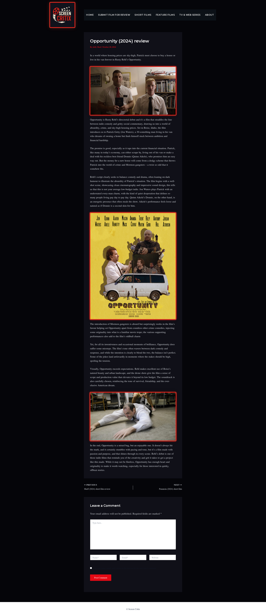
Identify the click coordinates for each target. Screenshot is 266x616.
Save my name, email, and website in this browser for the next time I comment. (125, 568)
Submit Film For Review (114, 15)
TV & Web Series (190, 15)
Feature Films (165, 15)
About (209, 15)
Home (90, 15)
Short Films (143, 15)
